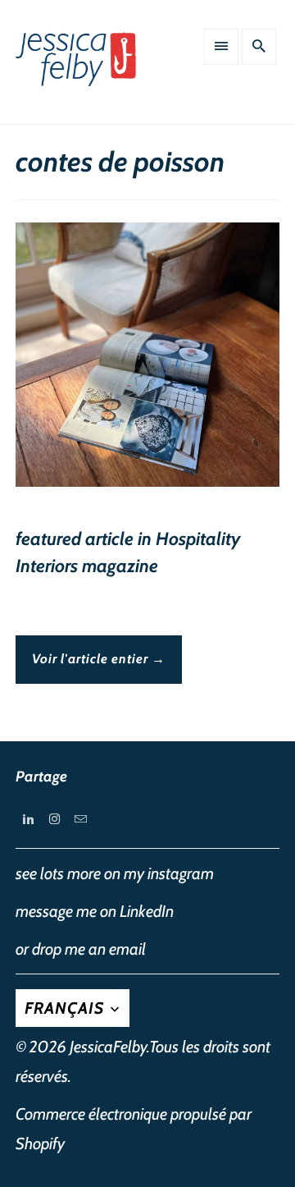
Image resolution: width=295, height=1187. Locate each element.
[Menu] (221, 47)
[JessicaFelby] (77, 68)
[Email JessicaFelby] (81, 818)
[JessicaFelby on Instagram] (55, 818)
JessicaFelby (108, 1046)
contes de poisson (120, 161)
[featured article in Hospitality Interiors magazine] (147, 360)
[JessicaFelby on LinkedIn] (29, 818)
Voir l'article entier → (99, 659)
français (66, 1008)
